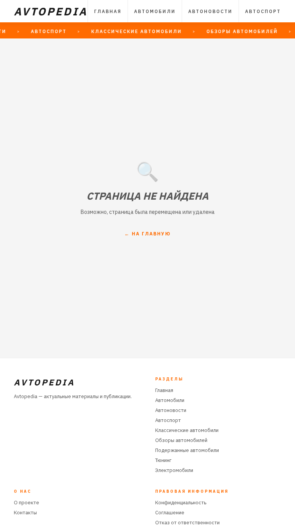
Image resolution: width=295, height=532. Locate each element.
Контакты (25, 512)
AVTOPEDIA (51, 11)
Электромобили (174, 470)
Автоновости (210, 11)
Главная (107, 11)
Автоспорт (263, 11)
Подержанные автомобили (187, 450)
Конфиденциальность (180, 502)
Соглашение (169, 512)
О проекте (26, 502)
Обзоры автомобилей (181, 440)
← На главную (147, 234)
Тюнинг (163, 460)
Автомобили (155, 11)
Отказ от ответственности (187, 522)
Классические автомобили (187, 430)
